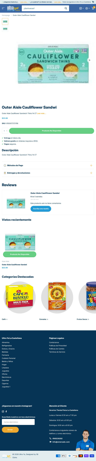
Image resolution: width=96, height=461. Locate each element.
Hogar (4, 364)
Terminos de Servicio (57, 352)
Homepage (6, 15)
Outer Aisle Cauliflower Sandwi (14, 265)
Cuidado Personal (8, 358)
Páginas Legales (56, 338)
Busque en (66, 8)
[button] (89, 60)
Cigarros (5, 383)
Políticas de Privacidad (58, 346)
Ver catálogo (3, 8)
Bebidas (5, 352)
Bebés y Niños (7, 361)
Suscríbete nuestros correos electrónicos (18, 417)
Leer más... (24, 2)
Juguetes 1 (6, 387)
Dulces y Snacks (8, 349)
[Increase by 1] (7, 129)
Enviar (10, 430)
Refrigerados (7, 346)
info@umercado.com (61, 442)
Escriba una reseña (41, 209)
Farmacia (5, 355)
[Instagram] (3, 411)
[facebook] (6, 411)
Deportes (5, 380)
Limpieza (5, 368)
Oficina (4, 374)
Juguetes (5, 371)
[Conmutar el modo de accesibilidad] (93, 2)
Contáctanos (54, 342)
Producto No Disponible (19, 254)
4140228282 (57, 438)
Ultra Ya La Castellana (12, 338)
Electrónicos (6, 377)
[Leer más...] (81, 8)
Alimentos (5, 342)
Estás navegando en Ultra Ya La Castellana (77, 2)
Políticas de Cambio (56, 349)
